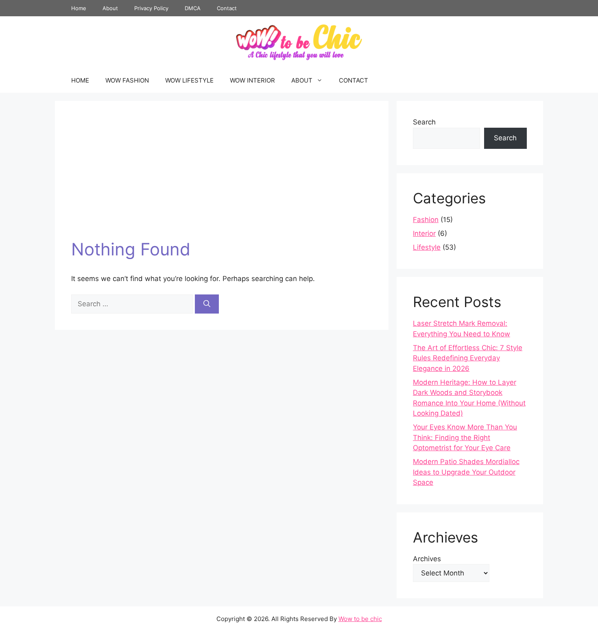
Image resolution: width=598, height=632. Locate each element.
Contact (227, 8)
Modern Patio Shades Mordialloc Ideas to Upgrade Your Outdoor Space (466, 472)
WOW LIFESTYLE (189, 80)
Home (78, 8)
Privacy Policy (151, 8)
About (110, 8)
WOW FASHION (127, 80)
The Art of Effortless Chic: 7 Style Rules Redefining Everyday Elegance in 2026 (467, 358)
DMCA (193, 8)
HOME (80, 80)
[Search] (207, 304)
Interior (424, 233)
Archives (427, 559)
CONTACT (353, 80)
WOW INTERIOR (252, 80)
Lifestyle (427, 247)
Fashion (426, 220)
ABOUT (301, 80)
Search (424, 122)
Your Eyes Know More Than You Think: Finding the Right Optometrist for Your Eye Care (465, 437)
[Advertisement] (221, 178)
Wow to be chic (360, 619)
